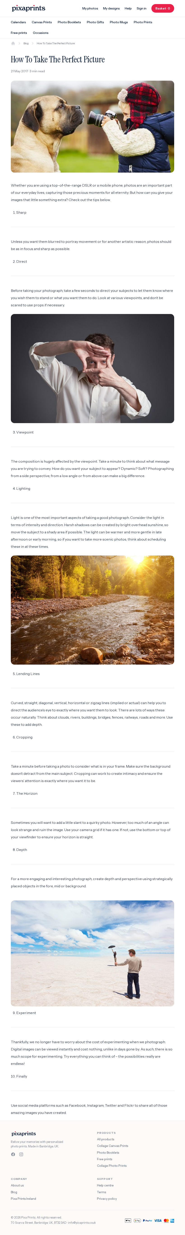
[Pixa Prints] (28, 8)
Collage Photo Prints (112, 1165)
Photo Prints (143, 22)
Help (128, 8)
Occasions (41, 33)
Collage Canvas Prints (112, 1146)
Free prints (19, 33)
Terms (101, 1192)
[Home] (13, 43)
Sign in (141, 8)
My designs (111, 8)
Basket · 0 (164, 8)
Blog (26, 43)
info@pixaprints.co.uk (82, 1222)
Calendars (18, 22)
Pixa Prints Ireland (23, 1198)
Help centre (105, 1185)
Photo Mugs (119, 22)
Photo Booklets (69, 22)
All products (105, 1139)
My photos (90, 8)
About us (17, 1185)
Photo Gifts (95, 22)
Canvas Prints (42, 22)
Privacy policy (107, 1198)
